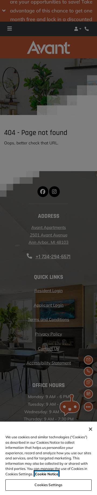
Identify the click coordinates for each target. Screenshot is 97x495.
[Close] (90, 429)
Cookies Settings (48, 485)
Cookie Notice (46, 474)
